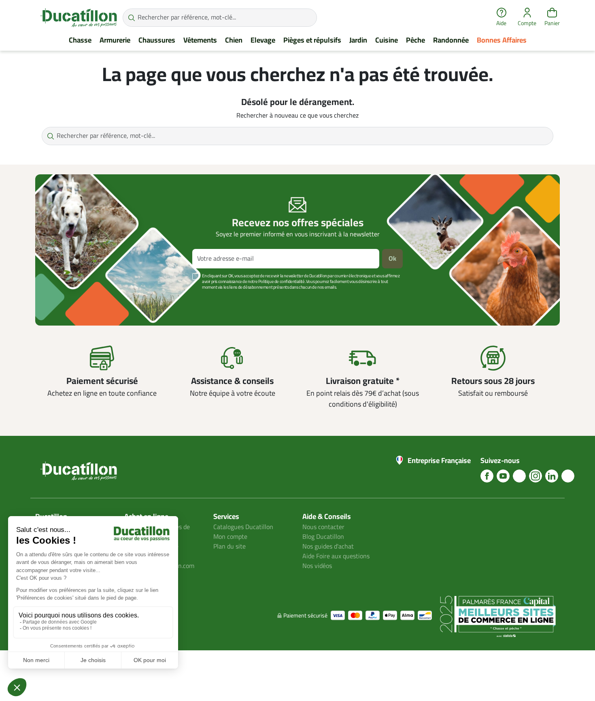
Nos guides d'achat (328, 546)
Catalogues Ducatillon (243, 527)
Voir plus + (63, 299)
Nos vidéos (317, 566)
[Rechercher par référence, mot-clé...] (131, 18)
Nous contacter (323, 527)
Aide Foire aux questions (336, 556)
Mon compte (230, 537)
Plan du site (229, 546)
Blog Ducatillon (323, 537)
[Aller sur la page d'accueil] (78, 17)
